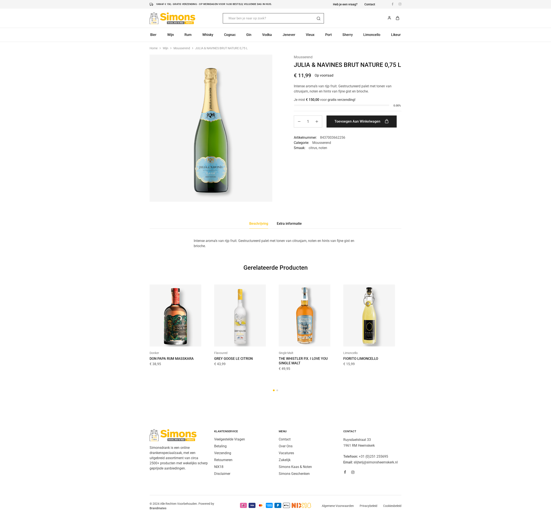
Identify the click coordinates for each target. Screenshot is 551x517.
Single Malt (286, 353)
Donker (154, 353)
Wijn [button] (170, 35)
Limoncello (371, 35)
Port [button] (328, 35)
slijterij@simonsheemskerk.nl (376, 462)
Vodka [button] (267, 35)
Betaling (220, 446)
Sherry (347, 35)
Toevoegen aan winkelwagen (357, 121)
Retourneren (223, 460)
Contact (369, 4)
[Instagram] (353, 472)
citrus (313, 148)
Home (154, 48)
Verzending (222, 453)
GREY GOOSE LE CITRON (233, 359)
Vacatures (286, 453)
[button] (170, 340)
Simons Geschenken (294, 474)
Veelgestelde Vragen (229, 439)
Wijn (165, 48)
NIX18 (218, 467)
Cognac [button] (230, 35)
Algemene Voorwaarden (338, 506)
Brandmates (158, 508)
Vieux (310, 35)
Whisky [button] (207, 35)
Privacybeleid (368, 506)
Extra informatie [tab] (289, 224)
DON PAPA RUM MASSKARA (172, 359)
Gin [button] (248, 35)
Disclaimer (222, 474)
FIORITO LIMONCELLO (360, 359)
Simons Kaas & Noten (295, 467)
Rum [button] (188, 35)
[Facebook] (345, 472)
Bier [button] (153, 35)
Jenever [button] (289, 35)
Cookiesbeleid (392, 506)
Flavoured (221, 353)
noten (323, 148)
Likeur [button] (396, 35)
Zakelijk (285, 460)
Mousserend (181, 48)
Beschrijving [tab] (258, 224)
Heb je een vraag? (345, 4)
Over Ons (286, 446)
